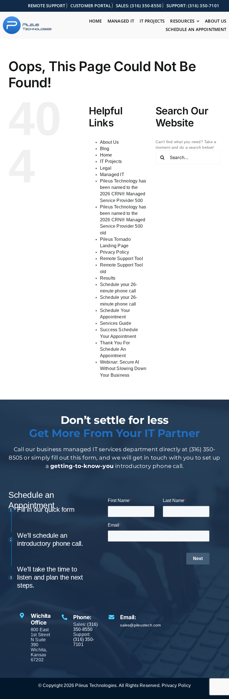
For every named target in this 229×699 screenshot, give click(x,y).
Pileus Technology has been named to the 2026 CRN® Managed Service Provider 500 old (123, 220)
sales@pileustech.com (140, 625)
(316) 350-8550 (85, 627)
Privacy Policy (114, 252)
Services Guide (115, 323)
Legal (105, 168)
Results (107, 278)
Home (106, 155)
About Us (109, 142)
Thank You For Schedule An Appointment (115, 349)
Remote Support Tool (121, 258)
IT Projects (111, 161)
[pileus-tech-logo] (27, 18)
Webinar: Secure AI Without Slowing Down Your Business (123, 368)
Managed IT (112, 174)
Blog (104, 148)
